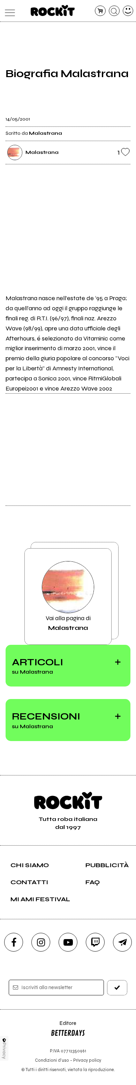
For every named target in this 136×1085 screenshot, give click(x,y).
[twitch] (95, 942)
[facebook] (13, 942)
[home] (53, 10)
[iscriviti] (117, 987)
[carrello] (100, 11)
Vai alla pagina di (68, 623)
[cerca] (114, 11)
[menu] (8, 11)
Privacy (4, 1051)
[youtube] (68, 942)
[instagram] (40, 942)
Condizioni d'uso (52, 1060)
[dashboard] (128, 11)
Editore (63, 1026)
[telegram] (122, 942)
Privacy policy (87, 1060)
